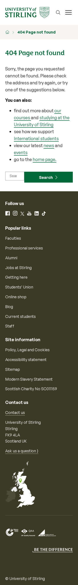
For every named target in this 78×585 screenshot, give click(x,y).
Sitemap (12, 369)
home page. (44, 159)
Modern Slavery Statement (29, 379)
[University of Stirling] (27, 12)
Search (46, 177)
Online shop (15, 296)
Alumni (11, 257)
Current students (20, 316)
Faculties (13, 238)
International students (36, 138)
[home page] (9, 32)
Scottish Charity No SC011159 (31, 388)
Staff (9, 326)
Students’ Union (19, 287)
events (21, 152)
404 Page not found (36, 32)
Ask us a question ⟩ (21, 450)
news (49, 145)
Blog (9, 306)
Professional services (24, 248)
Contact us (15, 412)
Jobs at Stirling (18, 267)
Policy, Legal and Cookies (27, 349)
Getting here (16, 277)
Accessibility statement (26, 359)
